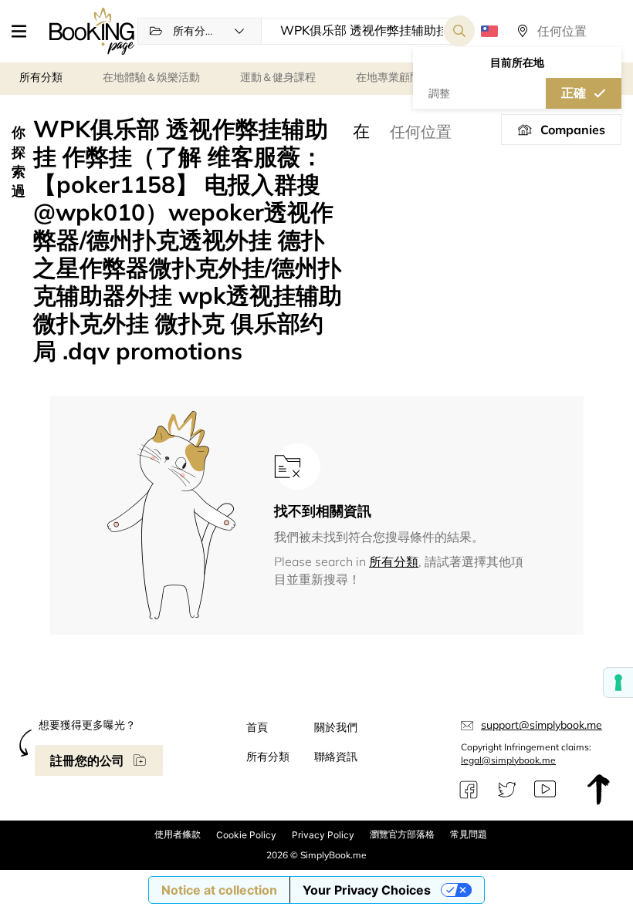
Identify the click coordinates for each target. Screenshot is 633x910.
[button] (25, 30)
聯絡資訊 (335, 756)
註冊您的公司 (87, 760)
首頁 (257, 727)
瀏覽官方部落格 (402, 834)
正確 (573, 92)
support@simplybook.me (541, 725)
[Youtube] (545, 789)
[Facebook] (468, 789)
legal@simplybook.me (508, 760)
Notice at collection (219, 890)
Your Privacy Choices (367, 890)
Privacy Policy (323, 835)
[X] (507, 789)
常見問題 (468, 834)
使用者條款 (177, 834)
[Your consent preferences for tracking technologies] (618, 682)
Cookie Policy (246, 835)
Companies (572, 129)
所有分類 (393, 561)
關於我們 (335, 727)
